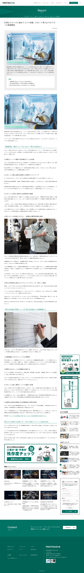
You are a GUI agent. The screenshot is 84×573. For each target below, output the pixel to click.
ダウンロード (59, 2)
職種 (63, 498)
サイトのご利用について (12, 558)
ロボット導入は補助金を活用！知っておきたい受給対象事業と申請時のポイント (28, 415)
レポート (52, 2)
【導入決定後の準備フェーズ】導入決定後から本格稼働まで (22, 83)
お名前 (63, 488)
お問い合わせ (73, 2)
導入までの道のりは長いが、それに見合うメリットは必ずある (22, 85)
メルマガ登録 (68, 511)
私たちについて (37, 2)
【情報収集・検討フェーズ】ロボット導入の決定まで (21, 81)
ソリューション (45, 2)
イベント (65, 2)
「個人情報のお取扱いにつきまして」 (69, 503)
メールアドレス (65, 493)
